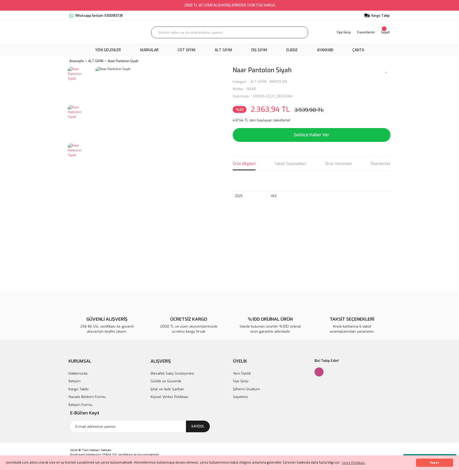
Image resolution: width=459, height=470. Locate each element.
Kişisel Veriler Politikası (169, 397)
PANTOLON (278, 81)
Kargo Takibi (78, 389)
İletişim (74, 381)
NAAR (251, 89)
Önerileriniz (380, 163)
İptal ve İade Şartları (167, 389)
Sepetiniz (240, 397)
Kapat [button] (434, 463)
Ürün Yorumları (338, 163)
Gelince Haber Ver (311, 135)
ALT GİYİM (258, 81)
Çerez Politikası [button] (353, 463)
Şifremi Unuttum (246, 389)
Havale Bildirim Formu (87, 397)
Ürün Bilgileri (244, 163)
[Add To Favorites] (386, 70)
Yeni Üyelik (242, 373)
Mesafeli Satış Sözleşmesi (172, 373)
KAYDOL (198, 426)
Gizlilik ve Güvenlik (166, 381)
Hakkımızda (78, 373)
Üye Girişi (240, 381)
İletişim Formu (80, 405)
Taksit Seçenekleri (290, 163)
